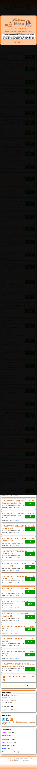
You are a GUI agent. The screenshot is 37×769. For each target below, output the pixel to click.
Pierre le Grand (7, 752)
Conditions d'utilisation (20, 722)
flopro (4, 748)
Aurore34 (5, 742)
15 (31, 677)
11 (22, 677)
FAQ (10, 722)
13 (26, 677)
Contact (4, 722)
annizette (5, 739)
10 (19, 677)
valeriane (5, 745)
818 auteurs (13, 700)
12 (24, 677)
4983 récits (13, 695)
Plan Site (12, 760)
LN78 (4, 736)
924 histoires (14, 710)
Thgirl (4, 732)
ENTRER (17, 42)
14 (28, 677)
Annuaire (5, 759)
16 (33, 677)
